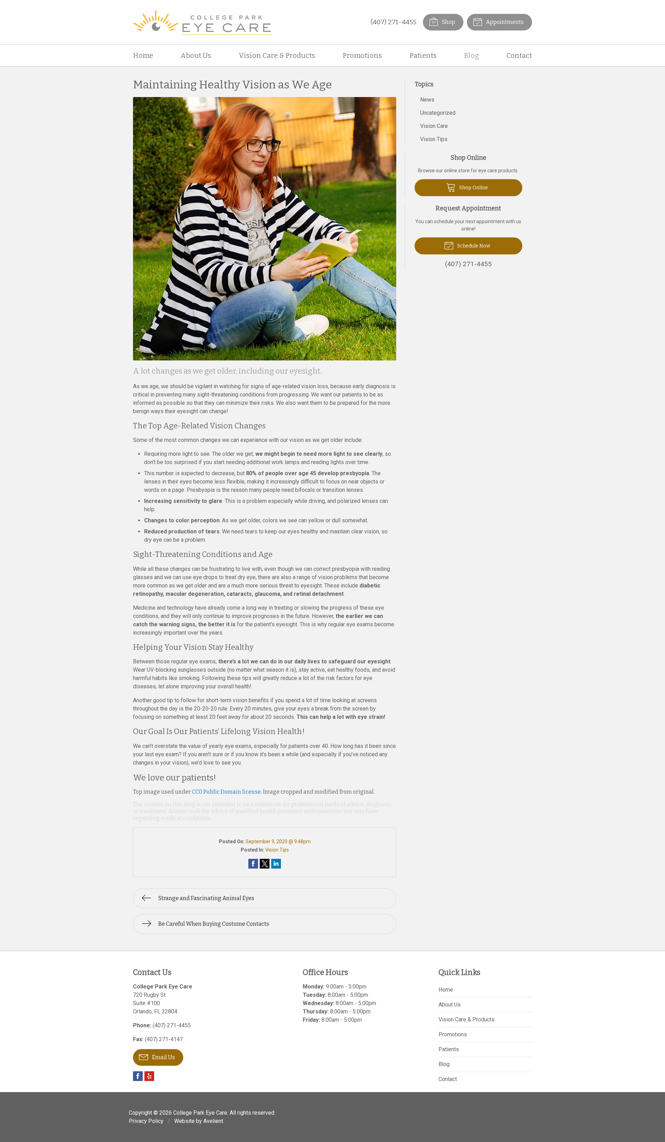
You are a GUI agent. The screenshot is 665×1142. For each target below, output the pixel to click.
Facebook (138, 1076)
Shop (448, 22)
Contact (519, 55)
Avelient (213, 1121)
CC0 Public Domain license (226, 791)
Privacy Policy (146, 1121)
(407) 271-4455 (393, 22)
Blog (471, 55)
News (427, 99)
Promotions (362, 55)
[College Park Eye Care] (202, 22)
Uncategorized (437, 113)
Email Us (163, 1057)
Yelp (149, 1076)
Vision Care (434, 126)
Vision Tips (277, 850)
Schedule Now (473, 246)
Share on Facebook (253, 864)
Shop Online (473, 188)
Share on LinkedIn (276, 864)
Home (143, 55)
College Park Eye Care (200, 1112)
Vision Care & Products (277, 55)
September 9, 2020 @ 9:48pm (278, 841)
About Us (195, 55)
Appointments (504, 22)
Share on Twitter (264, 864)
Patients (423, 55)
